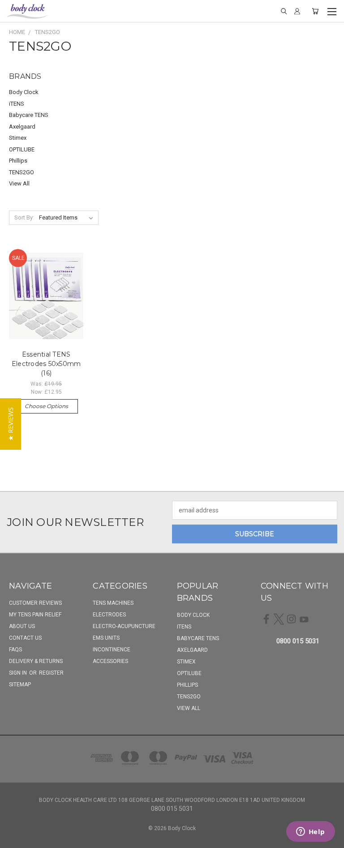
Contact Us (25, 638)
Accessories (110, 661)
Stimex (17, 137)
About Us (22, 626)
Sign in (18, 673)
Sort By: (24, 217)
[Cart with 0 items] (315, 11)
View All (19, 183)
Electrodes (109, 614)
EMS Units (106, 638)
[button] (10, 424)
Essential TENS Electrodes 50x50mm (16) (46, 363)
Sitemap (20, 684)
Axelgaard (22, 126)
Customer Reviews (35, 603)
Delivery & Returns (36, 661)
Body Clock (24, 92)
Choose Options (46, 406)
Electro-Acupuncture (124, 626)
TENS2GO (21, 172)
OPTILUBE (21, 149)
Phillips (18, 160)
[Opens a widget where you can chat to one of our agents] (310, 832)
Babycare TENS (28, 115)
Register (51, 673)
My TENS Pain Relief (35, 614)
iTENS (16, 103)
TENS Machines (113, 603)
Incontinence (111, 649)
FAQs (15, 649)
